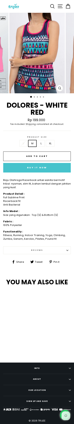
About (37, 379)
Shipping (31, 124)
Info (37, 368)
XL (50, 143)
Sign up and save (37, 401)
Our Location (37, 390)
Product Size (37, 137)
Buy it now (37, 167)
